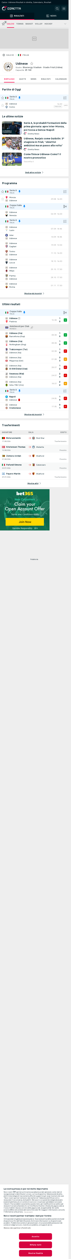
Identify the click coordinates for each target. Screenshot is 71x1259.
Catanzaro (41, 465)
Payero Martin (13, 473)
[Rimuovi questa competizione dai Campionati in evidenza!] (19, 98)
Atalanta (40, 447)
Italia (25, 55)
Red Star (40, 438)
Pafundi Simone (14, 465)
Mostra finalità (35, 1253)
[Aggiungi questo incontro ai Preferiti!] (2, 105)
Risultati (46, 79)
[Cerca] (57, 8)
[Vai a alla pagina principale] (16, 9)
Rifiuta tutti (35, 1245)
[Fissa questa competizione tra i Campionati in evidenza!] (32, 327)
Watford (40, 456)
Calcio (10, 55)
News (33, 79)
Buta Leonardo (13, 438)
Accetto (35, 1236)
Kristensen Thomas (15, 447)
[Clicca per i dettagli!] (34, 105)
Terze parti (28, 1212)
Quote (22, 79)
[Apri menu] (64, 8)
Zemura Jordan (13, 456)
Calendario (61, 79)
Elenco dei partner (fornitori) (17, 1228)
